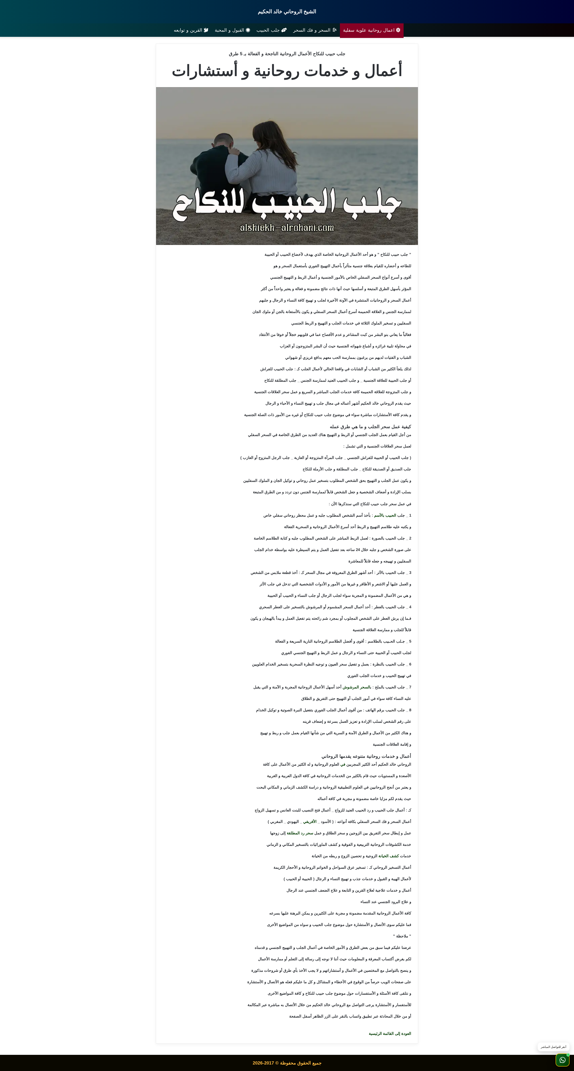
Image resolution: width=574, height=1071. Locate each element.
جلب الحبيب (269, 30)
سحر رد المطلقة (300, 833)
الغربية (272, 776)
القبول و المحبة (230, 30)
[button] (563, 1060)
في (342, 764)
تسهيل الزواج (265, 810)
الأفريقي (310, 822)
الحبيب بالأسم (385, 515)
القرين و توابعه (189, 30)
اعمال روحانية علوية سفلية (369, 30)
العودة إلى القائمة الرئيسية (390, 1033)
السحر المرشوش (356, 687)
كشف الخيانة (388, 856)
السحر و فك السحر (312, 30)
